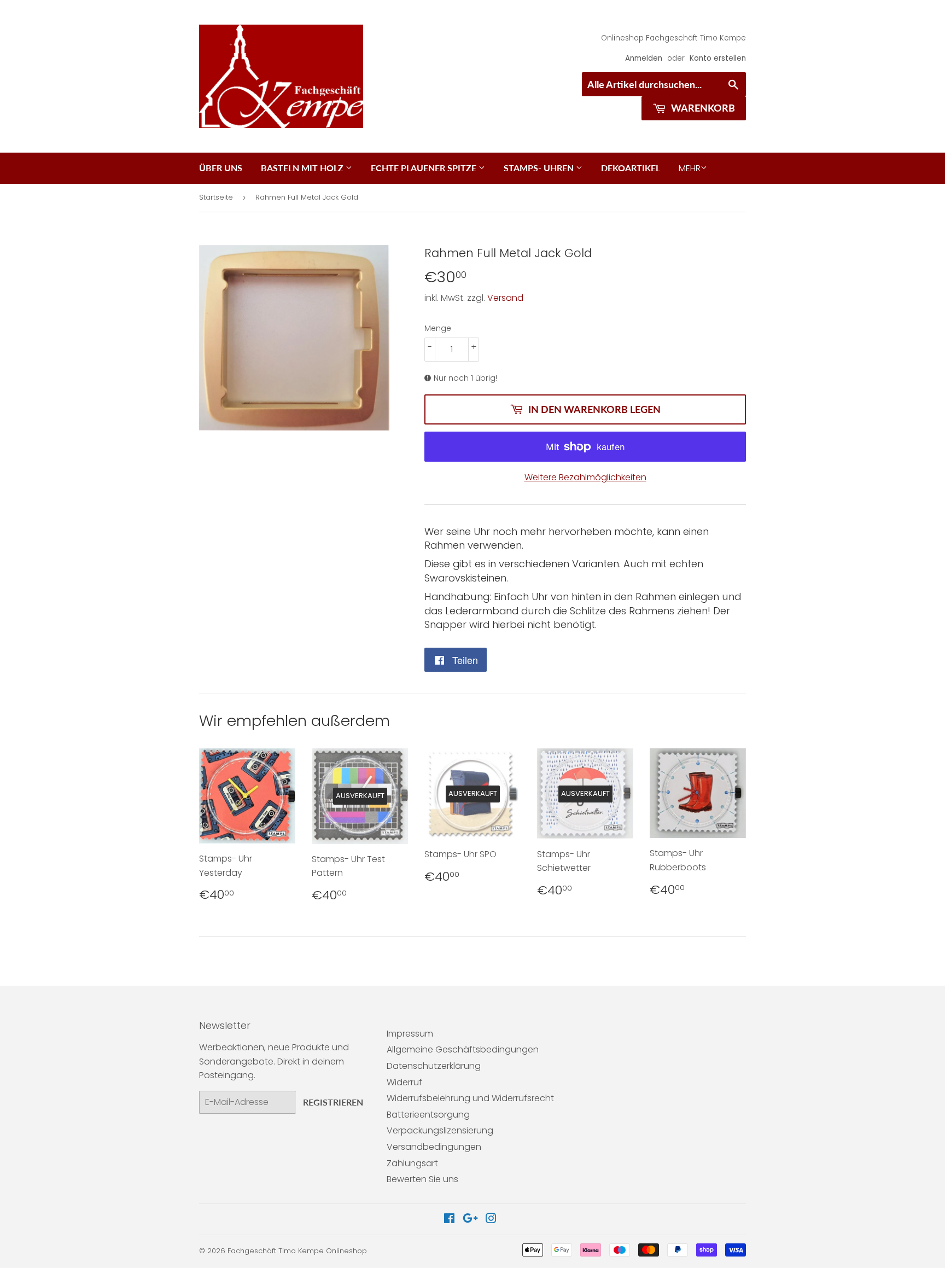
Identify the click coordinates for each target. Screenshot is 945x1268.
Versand (505, 298)
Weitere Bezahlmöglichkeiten (585, 477)
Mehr (690, 168)
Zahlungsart (412, 1163)
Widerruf (404, 1082)
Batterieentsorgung (428, 1114)
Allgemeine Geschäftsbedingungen (463, 1049)
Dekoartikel (630, 167)
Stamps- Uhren (540, 167)
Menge (437, 328)
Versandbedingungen (434, 1147)
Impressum (410, 1033)
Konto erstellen (718, 58)
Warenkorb (702, 108)
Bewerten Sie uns (422, 1179)
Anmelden (643, 58)
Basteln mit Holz (303, 167)
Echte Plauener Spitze (425, 167)
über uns (220, 167)
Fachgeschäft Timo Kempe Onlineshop (297, 1251)
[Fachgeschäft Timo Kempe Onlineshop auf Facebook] (449, 1219)
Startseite (216, 197)
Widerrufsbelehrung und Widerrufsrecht (470, 1098)
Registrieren (333, 1102)
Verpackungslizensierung (440, 1130)
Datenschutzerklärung (434, 1066)
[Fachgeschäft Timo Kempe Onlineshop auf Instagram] (491, 1219)
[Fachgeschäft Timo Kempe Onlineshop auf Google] (470, 1219)
